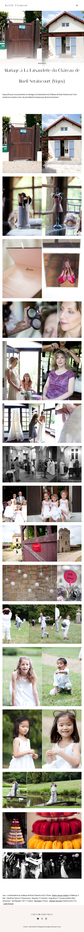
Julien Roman (8, 904)
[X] (42, 918)
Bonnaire (37, 901)
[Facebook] (38, 918)
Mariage (42, 63)
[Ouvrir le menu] (77, 5)
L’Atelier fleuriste (55, 901)
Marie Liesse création (60, 895)
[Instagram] (46, 918)
